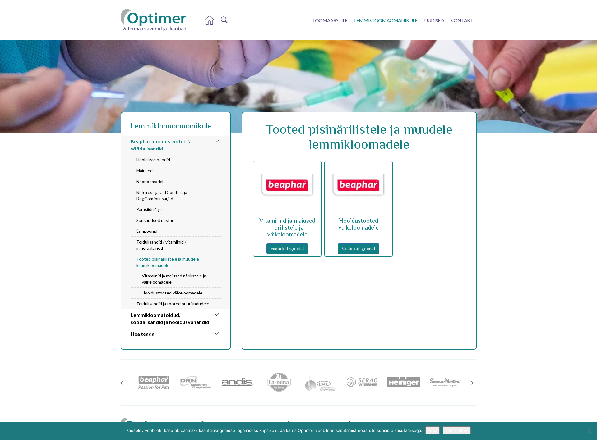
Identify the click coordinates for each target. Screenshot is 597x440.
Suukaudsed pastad (155, 220)
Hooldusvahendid (153, 159)
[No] (589, 431)
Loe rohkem (456, 430)
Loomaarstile (330, 20)
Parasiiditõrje (149, 209)
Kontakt (462, 20)
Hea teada (143, 334)
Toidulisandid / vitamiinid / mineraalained (161, 245)
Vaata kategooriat (287, 248)
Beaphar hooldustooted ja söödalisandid (161, 144)
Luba (432, 430)
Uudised (434, 20)
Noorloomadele (151, 181)
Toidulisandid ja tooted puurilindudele (172, 303)
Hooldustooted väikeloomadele (172, 292)
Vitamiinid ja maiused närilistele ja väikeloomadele (174, 279)
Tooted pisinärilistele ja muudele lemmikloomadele (167, 262)
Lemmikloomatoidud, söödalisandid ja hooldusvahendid (170, 318)
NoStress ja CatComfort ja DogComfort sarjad (161, 195)
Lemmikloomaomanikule (385, 20)
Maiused (144, 170)
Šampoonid (146, 231)
